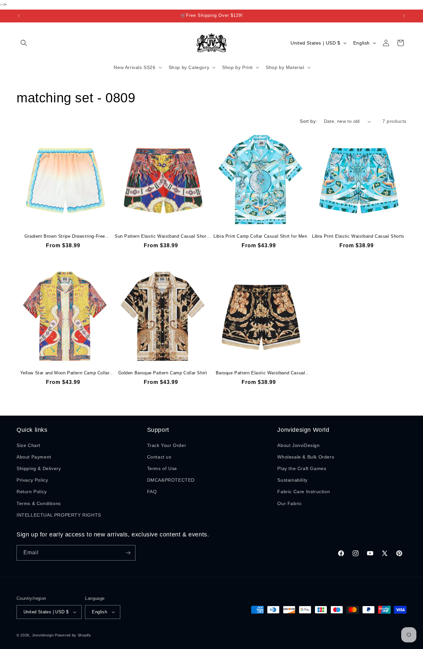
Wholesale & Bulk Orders (305, 457)
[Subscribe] (128, 553)
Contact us (159, 457)
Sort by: (308, 121)
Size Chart (28, 445)
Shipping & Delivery (39, 468)
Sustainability (292, 480)
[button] (24, 43)
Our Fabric (289, 503)
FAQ (152, 491)
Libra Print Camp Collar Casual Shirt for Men (260, 236)
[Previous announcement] (19, 16)
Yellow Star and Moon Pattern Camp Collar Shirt (65, 373)
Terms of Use (162, 468)
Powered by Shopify (73, 635)
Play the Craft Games (301, 468)
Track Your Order (166, 445)
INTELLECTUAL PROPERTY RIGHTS (59, 515)
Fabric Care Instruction (303, 491)
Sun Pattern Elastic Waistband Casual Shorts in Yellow (163, 236)
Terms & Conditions (39, 503)
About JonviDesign (298, 445)
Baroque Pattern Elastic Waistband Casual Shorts (260, 373)
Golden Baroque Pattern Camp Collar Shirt (162, 372)
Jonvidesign (43, 635)
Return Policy (32, 491)
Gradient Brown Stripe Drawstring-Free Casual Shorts (64, 236)
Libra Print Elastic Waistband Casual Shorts (358, 236)
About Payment (34, 457)
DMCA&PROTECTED (171, 480)
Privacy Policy (32, 480)
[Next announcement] (404, 16)
